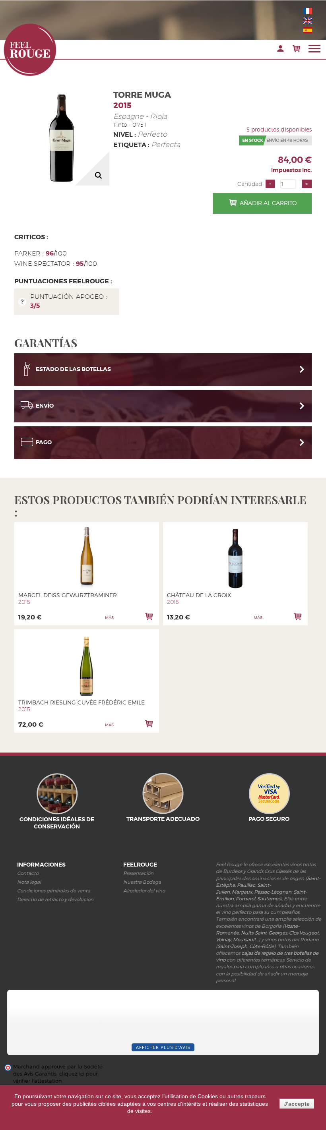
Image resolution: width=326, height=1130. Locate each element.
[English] (307, 20)
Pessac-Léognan (272, 892)
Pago (44, 442)
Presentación (138, 873)
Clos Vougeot (304, 933)
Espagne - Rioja (140, 116)
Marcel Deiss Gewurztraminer (67, 595)
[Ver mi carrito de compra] (296, 49)
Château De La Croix (199, 595)
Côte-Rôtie (261, 946)
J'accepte (297, 1104)
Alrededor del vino (144, 891)
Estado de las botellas (73, 369)
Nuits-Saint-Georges (264, 933)
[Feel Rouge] (30, 49)
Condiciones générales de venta (53, 891)
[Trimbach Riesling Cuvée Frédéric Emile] (87, 666)
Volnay (223, 939)
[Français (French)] (307, 11)
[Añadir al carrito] (149, 616)
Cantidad (249, 184)
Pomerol (245, 899)
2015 (122, 105)
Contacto (28, 873)
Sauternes (268, 899)
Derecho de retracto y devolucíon (55, 899)
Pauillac (246, 885)
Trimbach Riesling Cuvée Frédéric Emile (81, 702)
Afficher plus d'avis (163, 1047)
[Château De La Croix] (235, 559)
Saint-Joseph (232, 946)
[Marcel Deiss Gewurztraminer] (87, 559)
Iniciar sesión (280, 49)
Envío (45, 405)
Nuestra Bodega (142, 882)
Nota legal (29, 882)
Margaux (242, 892)
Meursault (244, 939)
